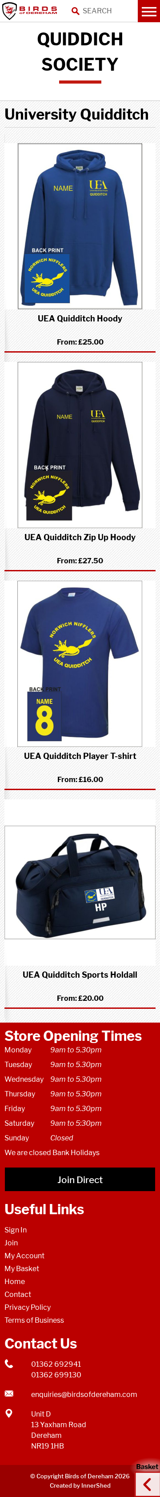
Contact (17, 1294)
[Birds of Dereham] (31, 11)
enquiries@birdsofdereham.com (84, 1394)
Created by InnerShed (80, 1485)
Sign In (15, 1230)
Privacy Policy (27, 1307)
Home (14, 1281)
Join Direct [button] (80, 1179)
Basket (144, 1476)
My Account (24, 1256)
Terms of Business (34, 1320)
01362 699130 (56, 1375)
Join (11, 1243)
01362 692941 (56, 1364)
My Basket (21, 1268)
